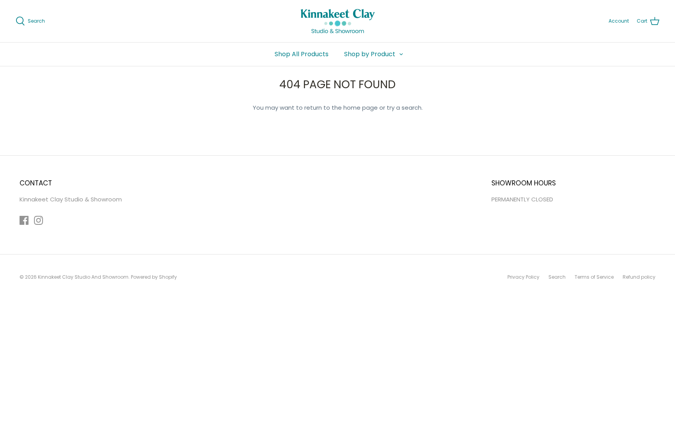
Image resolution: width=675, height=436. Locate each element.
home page (360, 107)
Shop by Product (369, 54)
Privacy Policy (523, 277)
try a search (404, 107)
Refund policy (639, 277)
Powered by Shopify (154, 277)
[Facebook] (24, 220)
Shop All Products (302, 54)
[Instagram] (38, 220)
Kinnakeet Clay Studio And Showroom (83, 277)
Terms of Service (594, 277)
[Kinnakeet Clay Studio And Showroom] (338, 21)
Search (557, 277)
